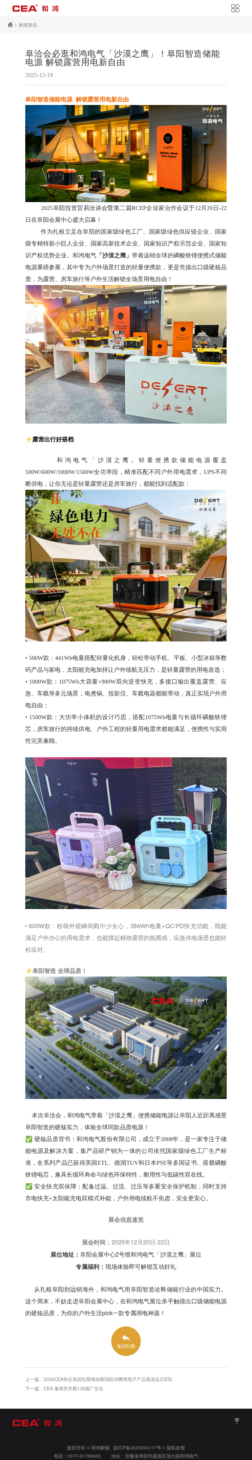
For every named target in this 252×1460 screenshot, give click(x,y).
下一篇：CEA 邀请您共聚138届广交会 (64, 1388)
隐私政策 (176, 1447)
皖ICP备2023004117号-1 (139, 1447)
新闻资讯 (28, 24)
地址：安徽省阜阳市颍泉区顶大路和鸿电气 (155, 1455)
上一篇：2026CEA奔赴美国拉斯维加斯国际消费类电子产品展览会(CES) (98, 1379)
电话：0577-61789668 (77, 1455)
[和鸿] (237, 1421)
